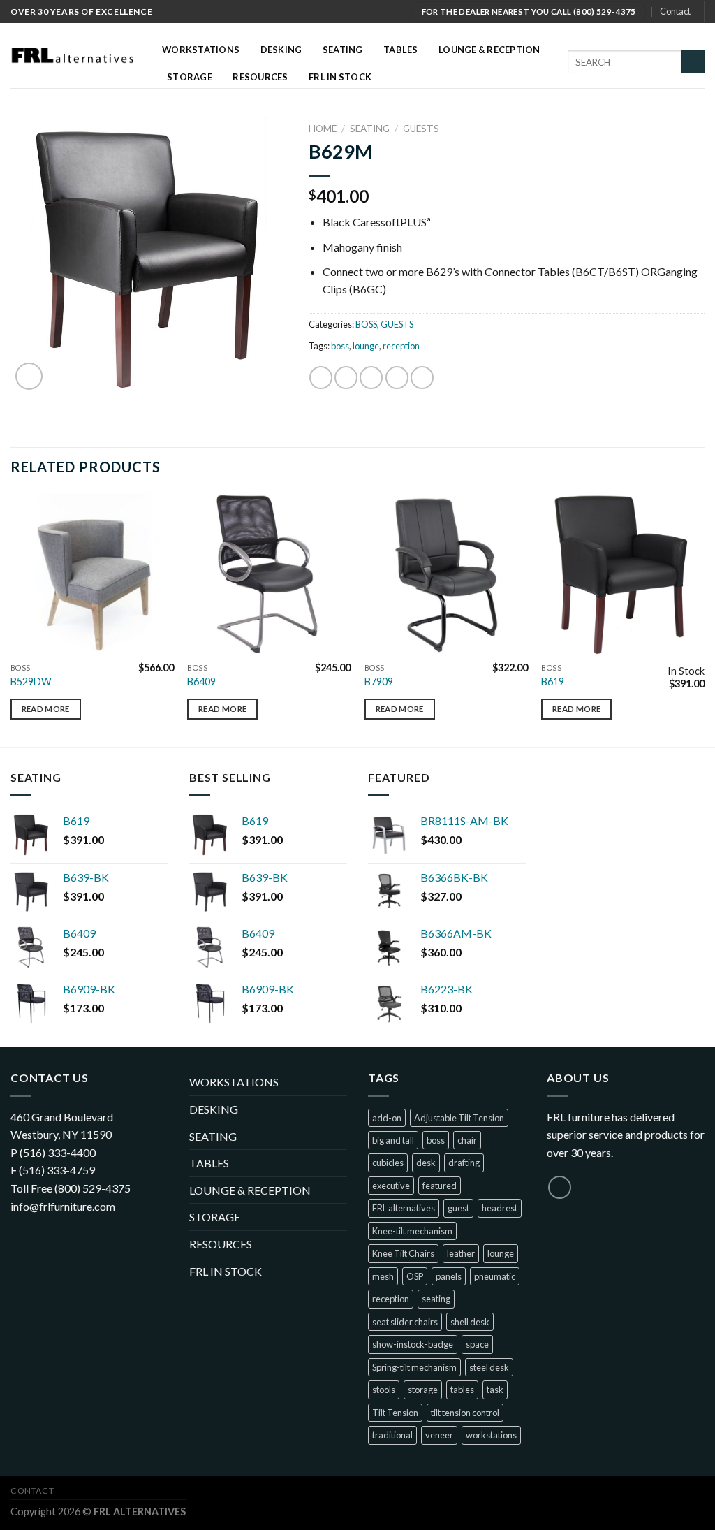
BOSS (366, 324)
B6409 (201, 681)
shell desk (469, 1321)
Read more (46, 708)
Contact (675, 11)
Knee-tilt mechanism (412, 1231)
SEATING (370, 128)
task (495, 1389)
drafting (464, 1162)
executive (391, 1185)
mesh (383, 1276)
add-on (386, 1117)
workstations (491, 1435)
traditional (392, 1435)
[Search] (693, 62)
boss (340, 345)
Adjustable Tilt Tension (459, 1117)
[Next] (703, 618)
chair (467, 1140)
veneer (439, 1435)
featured (439, 1185)
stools (383, 1389)
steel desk (489, 1367)
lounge (366, 345)
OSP (414, 1276)
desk (426, 1162)
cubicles (388, 1162)
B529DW (31, 681)
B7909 (378, 681)
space (477, 1344)
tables (462, 1389)
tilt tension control (465, 1412)
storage (423, 1389)
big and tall (393, 1140)
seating (436, 1298)
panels (449, 1276)
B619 (552, 681)
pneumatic (494, 1276)
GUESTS (421, 128)
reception (401, 345)
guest (458, 1208)
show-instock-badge (412, 1344)
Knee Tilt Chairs (403, 1253)
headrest (499, 1208)
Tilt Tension (395, 1412)
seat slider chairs (405, 1321)
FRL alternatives (403, 1208)
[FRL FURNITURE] (75, 55)
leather (461, 1253)
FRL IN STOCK (340, 76)
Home (323, 128)
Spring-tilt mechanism (414, 1367)
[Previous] (11, 618)
